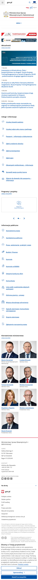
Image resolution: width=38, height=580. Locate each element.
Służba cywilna (5, 499)
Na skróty (4, 485)
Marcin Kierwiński (7, 360)
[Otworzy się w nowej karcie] (2, 478)
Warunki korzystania (7, 511)
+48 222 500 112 (6, 467)
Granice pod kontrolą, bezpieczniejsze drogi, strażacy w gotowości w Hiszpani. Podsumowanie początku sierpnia (17, 95)
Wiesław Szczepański (26, 385)
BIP (2, 505)
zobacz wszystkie (5, 47)
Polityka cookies (6, 496)
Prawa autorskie (6, 508)
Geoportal (4, 514)
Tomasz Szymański (7, 385)
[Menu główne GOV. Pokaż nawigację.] (2, 2)
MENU (18, 23)
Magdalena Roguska (7, 408)
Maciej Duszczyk (6, 431)
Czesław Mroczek (25, 360)
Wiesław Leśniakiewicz (27, 408)
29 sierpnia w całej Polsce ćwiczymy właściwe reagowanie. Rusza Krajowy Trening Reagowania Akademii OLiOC (18, 85)
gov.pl (7, 491)
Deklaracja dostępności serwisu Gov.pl (13, 516)
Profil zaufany (5, 502)
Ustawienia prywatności (8, 519)
